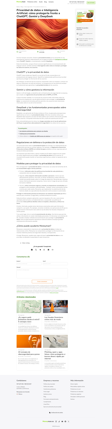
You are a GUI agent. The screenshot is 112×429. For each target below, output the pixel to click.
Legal (57, 288)
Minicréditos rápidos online (78, 386)
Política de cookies (48, 386)
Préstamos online (32, 2)
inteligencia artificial (61, 59)
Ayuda (41, 2)
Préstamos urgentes (76, 394)
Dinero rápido (74, 384)
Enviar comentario (42, 281)
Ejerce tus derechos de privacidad (52, 406)
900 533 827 (80, 2)
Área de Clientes (91, 2)
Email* (44, 261)
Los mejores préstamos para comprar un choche (33, 131)
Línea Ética (46, 404)
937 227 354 (72, 2)
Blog (45, 2)
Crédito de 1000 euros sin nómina (40, 136)
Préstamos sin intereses (77, 391)
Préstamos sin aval (75, 389)
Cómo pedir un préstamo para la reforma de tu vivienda (86, 44)
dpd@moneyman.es (20, 291)
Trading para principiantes (27, 133)
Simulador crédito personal (78, 396)
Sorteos (73, 399)
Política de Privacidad (54, 292)
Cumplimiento (47, 401)
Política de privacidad (49, 384)
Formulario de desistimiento (51, 399)
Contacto (51, 2)
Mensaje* (19, 267)
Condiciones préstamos (50, 389)
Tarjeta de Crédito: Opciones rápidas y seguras (86, 39)
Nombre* (18, 261)
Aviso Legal (47, 391)
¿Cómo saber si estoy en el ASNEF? (85, 34)
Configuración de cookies (57, 412)
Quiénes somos (48, 394)
